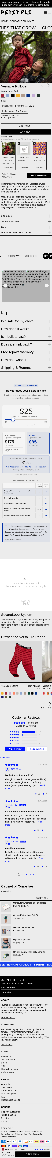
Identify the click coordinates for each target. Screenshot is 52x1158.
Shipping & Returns (10, 1112)
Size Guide (6, 1087)
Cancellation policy (35, 1134)
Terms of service (7, 1134)
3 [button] (26, 874)
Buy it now (25, 132)
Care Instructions (9, 1090)
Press (4, 1063)
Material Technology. (9, 1131)
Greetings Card (24, 157)
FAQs (4, 1097)
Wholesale (6, 1056)
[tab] (41, 707)
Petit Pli (10, 1128)
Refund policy (24, 1131)
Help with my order (10, 1069)
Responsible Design (10, 1100)
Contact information (8, 1137)
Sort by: (42, 898)
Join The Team (8, 1059)
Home (4, 21)
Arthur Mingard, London (13, 539)
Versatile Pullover (22, 21)
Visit (3, 1066)
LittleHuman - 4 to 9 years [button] (15, 1149)
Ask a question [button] (37, 749)
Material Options (9, 1093)
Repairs (5, 1118)
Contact (5, 1121)
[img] (11, 765)
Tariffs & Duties (8, 1115)
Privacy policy (35, 1131)
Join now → (6, 1044)
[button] (49, 12)
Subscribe (6, 992)
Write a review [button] (15, 749)
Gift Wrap (39, 157)
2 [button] (22, 874)
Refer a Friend (8, 1072)
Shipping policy (21, 1134)
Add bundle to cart (39, 176)
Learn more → (8, 1017)
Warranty (5, 1084)
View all (5, 891)
